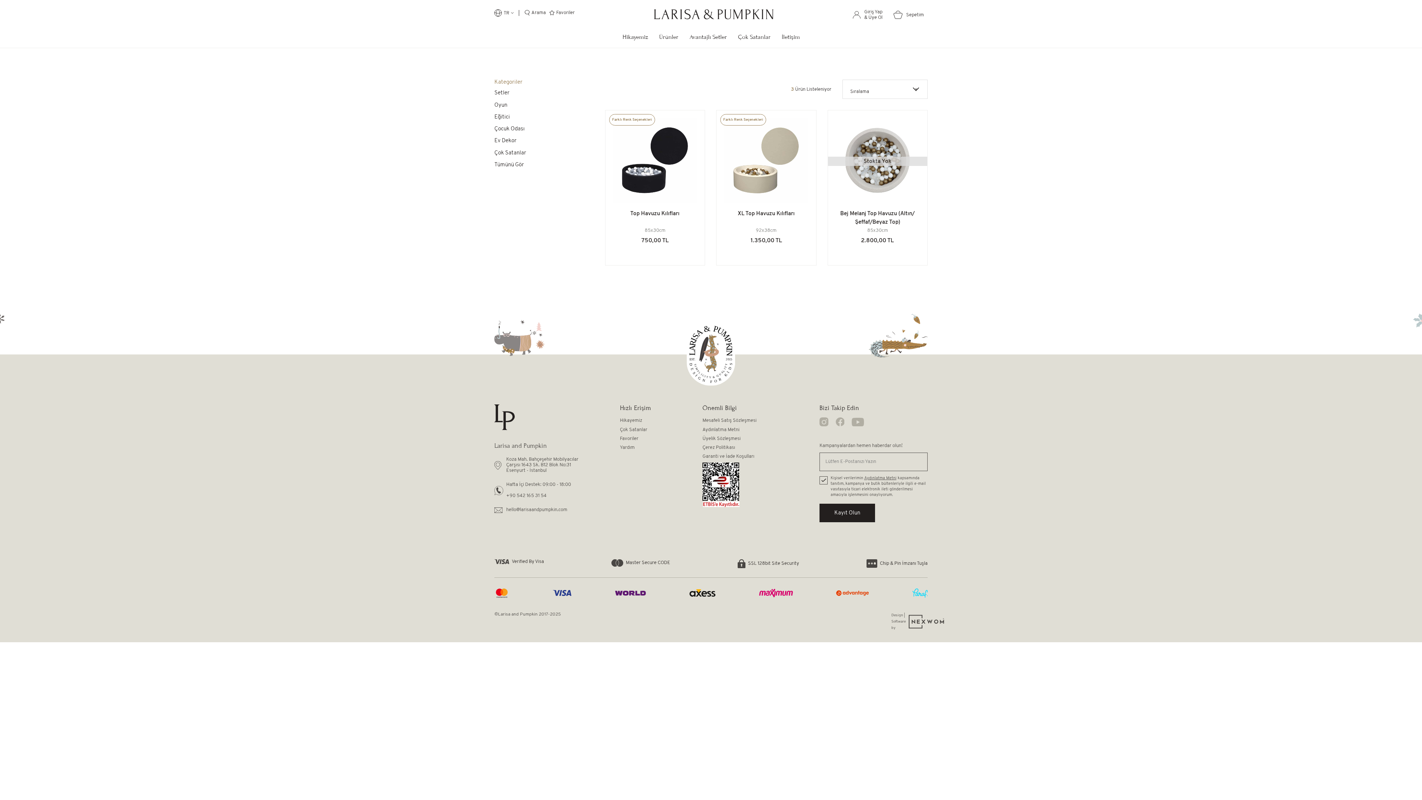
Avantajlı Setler (708, 36)
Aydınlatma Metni (721, 429)
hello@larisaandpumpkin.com (536, 509)
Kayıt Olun (847, 513)
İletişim (791, 36)
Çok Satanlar (754, 36)
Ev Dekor (505, 141)
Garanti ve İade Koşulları (728, 456)
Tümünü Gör (509, 165)
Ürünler (668, 36)
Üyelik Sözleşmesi (721, 438)
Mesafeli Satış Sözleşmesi (729, 420)
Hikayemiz (635, 36)
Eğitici (502, 117)
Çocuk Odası (509, 129)
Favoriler (629, 438)
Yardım (627, 447)
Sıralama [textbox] (859, 91)
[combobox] (885, 89)
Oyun (500, 105)
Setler (502, 93)
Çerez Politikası (718, 447)
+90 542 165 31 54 (526, 495)
